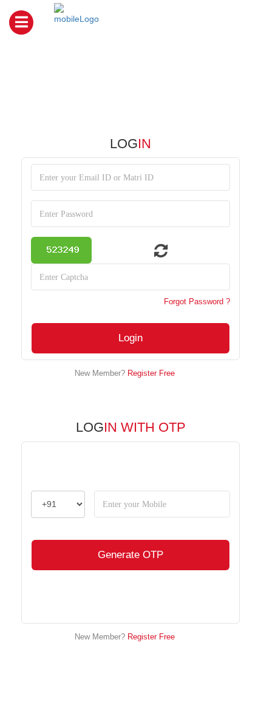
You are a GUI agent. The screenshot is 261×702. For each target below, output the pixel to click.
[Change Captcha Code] (154, 253)
